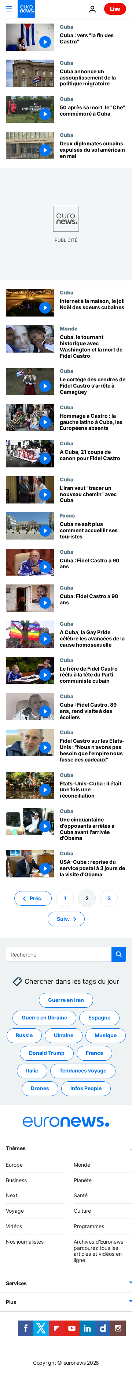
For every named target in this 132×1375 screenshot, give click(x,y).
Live (115, 9)
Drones (40, 1088)
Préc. (36, 898)
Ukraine (63, 1035)
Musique (106, 1035)
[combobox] (66, 954)
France (94, 1053)
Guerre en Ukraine (44, 1017)
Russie (24, 1035)
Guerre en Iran (66, 1000)
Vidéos (14, 1226)
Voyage (15, 1211)
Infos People (86, 1088)
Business (16, 1180)
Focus (67, 515)
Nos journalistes (25, 1241)
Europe (14, 1164)
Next (12, 1195)
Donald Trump (47, 1053)
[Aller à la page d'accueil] (26, 9)
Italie (32, 1070)
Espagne (99, 1017)
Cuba (66, 26)
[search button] (118, 954)
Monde (69, 328)
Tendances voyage (82, 1070)
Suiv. (63, 918)
